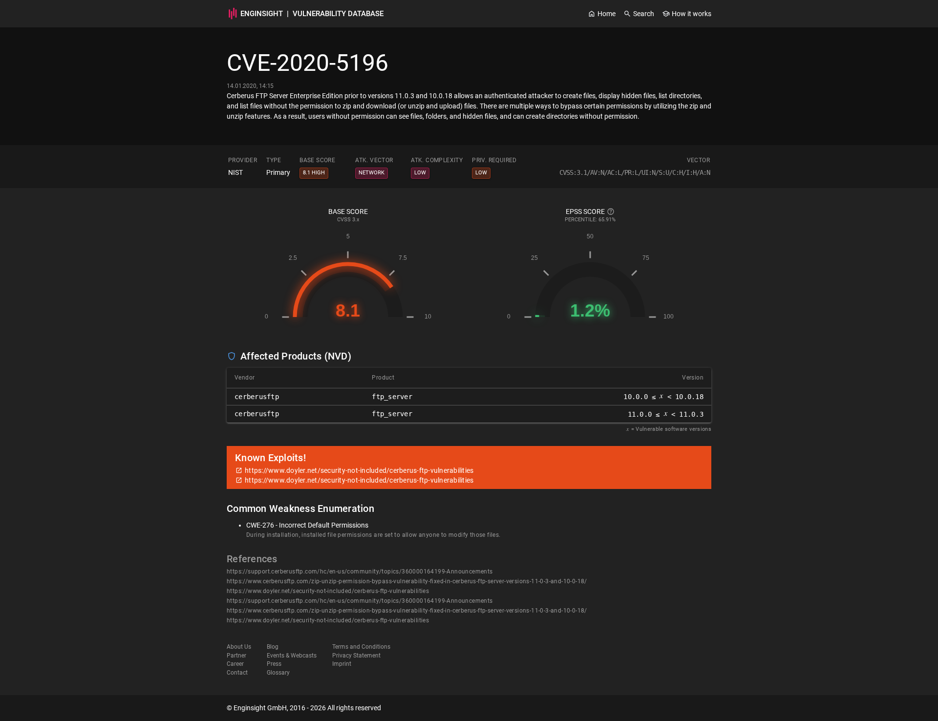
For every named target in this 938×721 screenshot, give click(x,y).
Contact (237, 672)
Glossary (278, 672)
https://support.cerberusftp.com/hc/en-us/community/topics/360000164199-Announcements (360, 571)
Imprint (341, 663)
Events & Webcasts (292, 655)
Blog (272, 646)
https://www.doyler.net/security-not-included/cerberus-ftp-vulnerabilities (328, 591)
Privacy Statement (356, 655)
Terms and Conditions (361, 646)
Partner (236, 655)
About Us (239, 646)
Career (235, 663)
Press (274, 663)
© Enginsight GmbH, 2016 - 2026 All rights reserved (304, 708)
